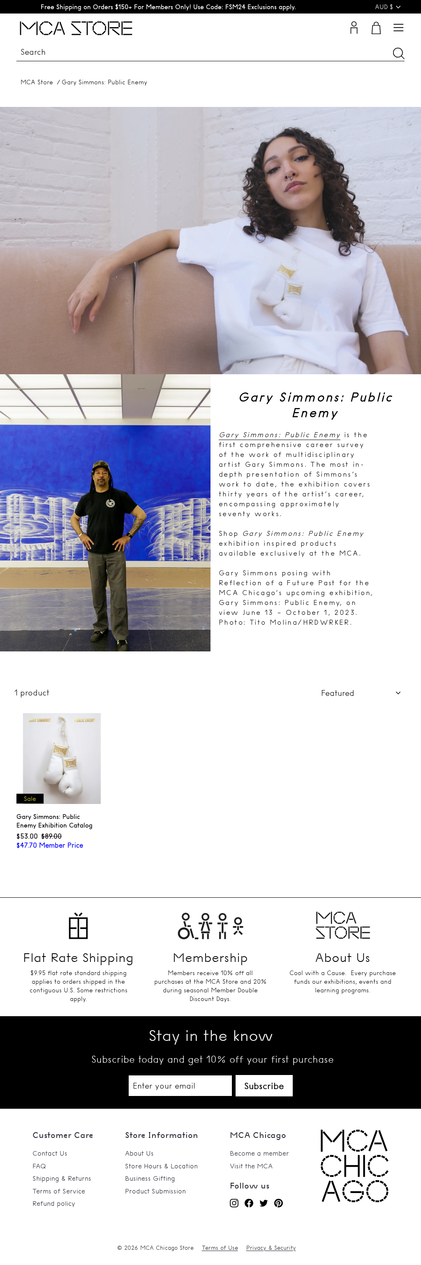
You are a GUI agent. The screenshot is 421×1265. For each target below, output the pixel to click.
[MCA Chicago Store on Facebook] (249, 1203)
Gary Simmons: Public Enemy (104, 82)
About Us (139, 1153)
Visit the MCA (251, 1166)
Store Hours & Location (161, 1166)
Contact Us (49, 1153)
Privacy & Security (271, 1247)
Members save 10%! (168, 7)
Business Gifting (150, 1178)
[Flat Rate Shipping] (78, 922)
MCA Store (37, 82)
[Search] (399, 53)
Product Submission (155, 1191)
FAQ (39, 1166)
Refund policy (53, 1203)
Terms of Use (220, 1247)
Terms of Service (58, 1191)
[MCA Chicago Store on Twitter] (263, 1203)
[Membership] (210, 922)
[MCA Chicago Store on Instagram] (234, 1203)
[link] (355, 1200)
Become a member (259, 1153)
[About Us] (342, 922)
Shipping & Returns (61, 1178)
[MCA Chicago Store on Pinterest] (278, 1203)
